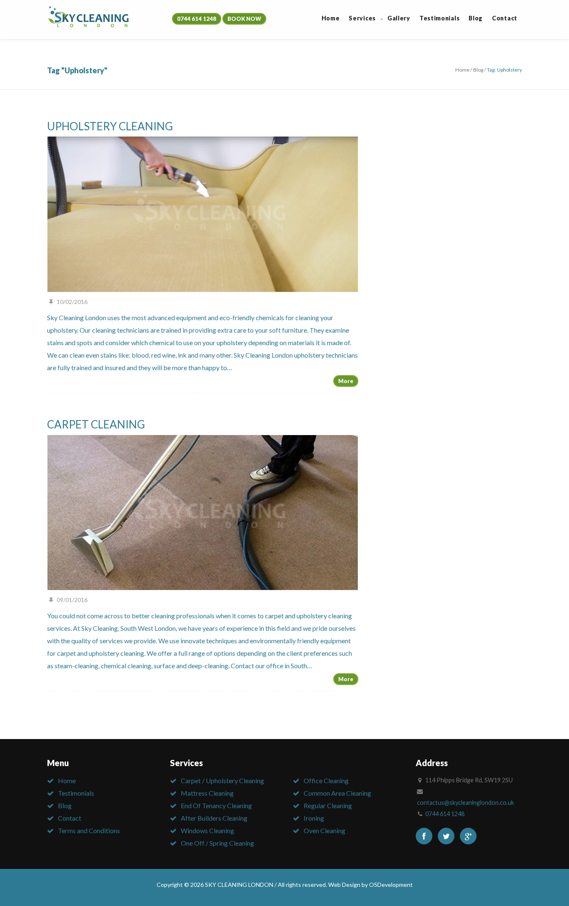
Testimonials (76, 793)
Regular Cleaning (328, 805)
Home (462, 70)
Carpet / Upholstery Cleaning (222, 780)
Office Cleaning (326, 780)
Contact (69, 818)
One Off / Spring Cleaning (217, 843)
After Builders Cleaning (214, 818)
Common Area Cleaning (337, 793)
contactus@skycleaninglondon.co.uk (465, 802)
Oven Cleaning (324, 830)
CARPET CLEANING (96, 424)
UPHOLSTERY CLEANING (110, 126)
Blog (478, 70)
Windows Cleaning (207, 830)
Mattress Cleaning (207, 793)
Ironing (314, 818)
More (345, 381)
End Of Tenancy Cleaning (216, 805)
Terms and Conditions (89, 830)
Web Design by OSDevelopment (370, 884)
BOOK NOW (244, 18)
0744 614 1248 (196, 18)
